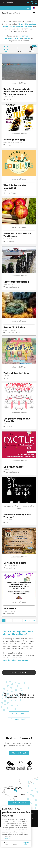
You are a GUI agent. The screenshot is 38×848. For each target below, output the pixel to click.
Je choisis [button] (15, 844)
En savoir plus (7, 838)
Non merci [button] (6, 844)
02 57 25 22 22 (20, 713)
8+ (15, 620)
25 (25, 620)
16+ (19, 620)
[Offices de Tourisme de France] (29, 765)
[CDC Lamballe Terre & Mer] (11, 765)
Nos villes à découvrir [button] (10, 2)
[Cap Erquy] (19, 696)
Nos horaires (20, 719)
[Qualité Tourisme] (21, 765)
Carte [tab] (18, 52)
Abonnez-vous (19, 753)
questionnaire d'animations (15, 660)
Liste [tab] (6, 52)
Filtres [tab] (31, 52)
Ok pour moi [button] (26, 844)
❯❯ (33, 620)
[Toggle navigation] (34, 13)
